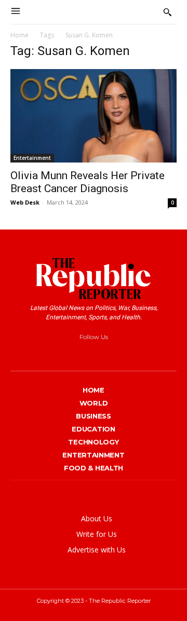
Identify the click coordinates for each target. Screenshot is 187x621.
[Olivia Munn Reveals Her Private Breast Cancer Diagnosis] (93, 116)
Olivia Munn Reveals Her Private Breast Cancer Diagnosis (87, 182)
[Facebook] (59, 354)
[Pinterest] (97, 354)
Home (19, 35)
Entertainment (32, 157)
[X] (116, 354)
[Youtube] (135, 354)
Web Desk (24, 202)
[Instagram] (78, 354)
